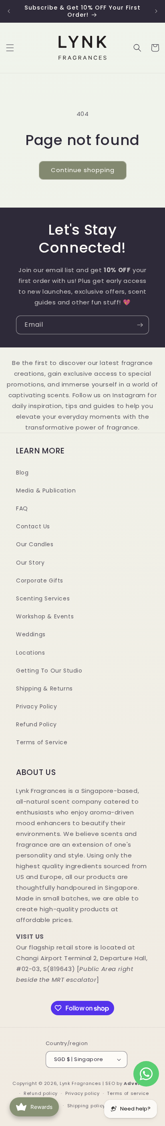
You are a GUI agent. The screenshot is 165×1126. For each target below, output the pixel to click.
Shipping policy (86, 1105)
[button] (10, 48)
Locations (30, 653)
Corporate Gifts (39, 581)
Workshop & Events (45, 616)
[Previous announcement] (9, 11)
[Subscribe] (140, 325)
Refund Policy (36, 724)
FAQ (22, 508)
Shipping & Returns (44, 688)
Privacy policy (82, 1093)
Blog (22, 473)
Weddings (31, 634)
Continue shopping (83, 170)
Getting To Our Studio (49, 671)
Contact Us (33, 526)
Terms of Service (42, 742)
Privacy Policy (36, 706)
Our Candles (35, 544)
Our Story (30, 563)
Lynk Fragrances (80, 1083)
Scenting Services (43, 598)
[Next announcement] (156, 11)
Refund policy (41, 1093)
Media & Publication (46, 490)
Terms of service (128, 1093)
